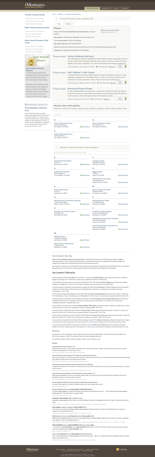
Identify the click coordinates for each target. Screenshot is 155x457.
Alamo (86, 108)
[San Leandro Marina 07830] (110, 30)
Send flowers (72, 279)
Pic (101, 32)
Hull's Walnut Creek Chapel (81, 72)
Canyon (80, 108)
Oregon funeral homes (92, 449)
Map (58, 24)
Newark (93, 108)
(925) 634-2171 (98, 99)
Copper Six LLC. (77, 454)
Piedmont (57, 108)
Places (68, 24)
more (40, 126)
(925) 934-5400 (104, 83)
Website (112, 66)
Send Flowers (85, 127)
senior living (63, 50)
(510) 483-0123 (103, 66)
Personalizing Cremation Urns (36, 109)
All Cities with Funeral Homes (71, 451)
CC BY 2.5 (113, 32)
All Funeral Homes (87, 451)
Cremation (106, 8)
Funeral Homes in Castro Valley (34, 21)
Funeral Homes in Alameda (33, 24)
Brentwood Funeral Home (80, 89)
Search (125, 8)
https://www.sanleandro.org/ (91, 339)
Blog (116, 8)
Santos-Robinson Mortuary (81, 56)
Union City (65, 108)
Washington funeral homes (75, 449)
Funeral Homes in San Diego (33, 52)
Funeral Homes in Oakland (33, 34)
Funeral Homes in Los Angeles (34, 46)
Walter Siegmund (107, 32)
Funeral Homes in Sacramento (34, 49)
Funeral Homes (92, 8)
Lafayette (100, 108)
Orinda (113, 108)
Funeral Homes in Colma (32, 36)
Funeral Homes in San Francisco (35, 31)
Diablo (107, 108)
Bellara (86, 50)
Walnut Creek (122, 108)
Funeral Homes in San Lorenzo (34, 18)
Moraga (73, 108)
